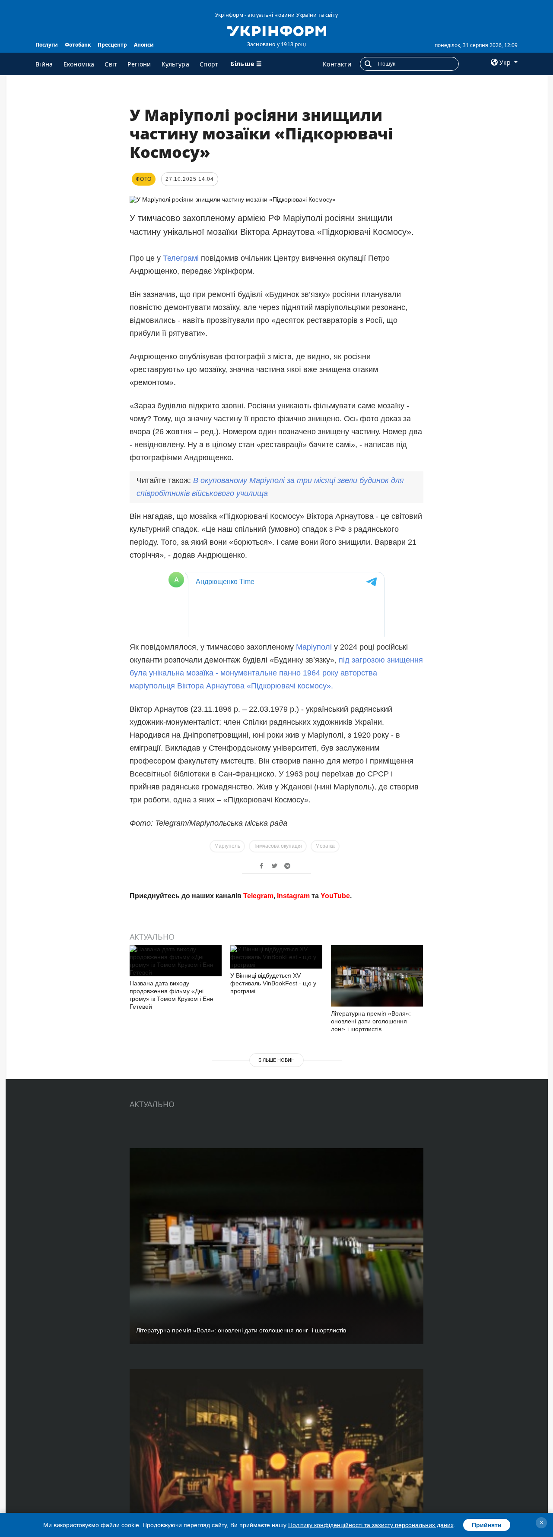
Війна (44, 64)
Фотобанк (78, 44)
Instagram (293, 1429)
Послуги (46, 44)
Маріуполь (227, 1379)
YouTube (335, 1429)
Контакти (337, 64)
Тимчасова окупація (278, 1379)
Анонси (144, 44)
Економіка (79, 64)
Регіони (139, 64)
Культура (175, 64)
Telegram (258, 1429)
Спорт (209, 64)
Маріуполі (314, 1180)
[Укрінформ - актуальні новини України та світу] (276, 30)
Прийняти (487, 1524)
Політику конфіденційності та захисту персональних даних (371, 1524)
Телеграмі (181, 258)
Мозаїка (325, 1379)
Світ (111, 64)
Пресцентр (112, 44)
